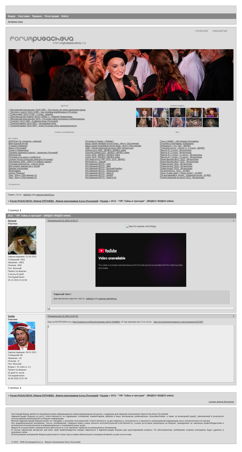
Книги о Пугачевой (17, 148)
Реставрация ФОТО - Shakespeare (102, 171)
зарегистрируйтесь (45, 195)
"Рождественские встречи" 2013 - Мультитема (182, 177)
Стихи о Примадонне (19, 150)
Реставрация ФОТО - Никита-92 (100, 177)
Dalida (11, 316)
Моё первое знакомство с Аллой (24, 166)
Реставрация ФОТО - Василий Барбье (103, 168)
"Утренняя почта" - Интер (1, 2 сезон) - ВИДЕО (182, 148)
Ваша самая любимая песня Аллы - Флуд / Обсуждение (112, 143)
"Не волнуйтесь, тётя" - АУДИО (175, 171)
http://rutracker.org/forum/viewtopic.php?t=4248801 (96, 322)
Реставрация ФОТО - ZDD (98, 164)
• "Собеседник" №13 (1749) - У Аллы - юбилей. (31, 114)
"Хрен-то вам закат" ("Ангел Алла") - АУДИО (181, 173)
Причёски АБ (15, 155)
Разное (104, 201)
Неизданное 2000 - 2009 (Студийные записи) (30, 161)
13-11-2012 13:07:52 (68, 316)
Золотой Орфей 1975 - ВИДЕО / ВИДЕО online (107, 152)
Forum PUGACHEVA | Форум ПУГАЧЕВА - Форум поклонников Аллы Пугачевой (54, 201)
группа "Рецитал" (17, 173)
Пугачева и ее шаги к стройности (24, 157)
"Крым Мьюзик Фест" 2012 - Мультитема (179, 159)
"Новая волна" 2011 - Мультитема (176, 164)
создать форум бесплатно (221, 402)
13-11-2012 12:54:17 (68, 220)
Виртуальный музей (18, 143)
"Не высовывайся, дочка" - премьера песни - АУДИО (185, 175)
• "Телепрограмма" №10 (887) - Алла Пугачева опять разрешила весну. (43, 125)
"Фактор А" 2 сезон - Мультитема (175, 152)
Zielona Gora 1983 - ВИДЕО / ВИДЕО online (105, 150)
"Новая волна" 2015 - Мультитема (176, 168)
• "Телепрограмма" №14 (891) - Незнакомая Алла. (33, 123)
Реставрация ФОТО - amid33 (99, 175)
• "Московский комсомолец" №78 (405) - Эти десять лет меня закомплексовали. (47, 110)
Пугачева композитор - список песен (26, 164)
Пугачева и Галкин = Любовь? (99, 141)
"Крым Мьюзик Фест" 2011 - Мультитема (179, 161)
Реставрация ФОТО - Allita (98, 166)
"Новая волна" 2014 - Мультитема (176, 166)
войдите (90, 298)
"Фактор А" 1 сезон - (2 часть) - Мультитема (181, 157)
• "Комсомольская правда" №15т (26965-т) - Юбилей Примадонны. (41, 116)
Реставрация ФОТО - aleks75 (99, 173)
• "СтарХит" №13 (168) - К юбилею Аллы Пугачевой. (33, 121)
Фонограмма (15, 171)
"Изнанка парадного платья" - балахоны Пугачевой (33, 152)
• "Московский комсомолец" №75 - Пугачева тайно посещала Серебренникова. (47, 119)
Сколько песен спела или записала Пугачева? (31, 159)
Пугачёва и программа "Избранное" (177, 143)
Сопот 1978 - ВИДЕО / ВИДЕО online (102, 155)
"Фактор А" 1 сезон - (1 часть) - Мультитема (181, 155)
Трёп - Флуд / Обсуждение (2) (23, 175)
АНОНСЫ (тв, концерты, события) (25, 141)
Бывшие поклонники (18, 168)
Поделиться (53, 220)
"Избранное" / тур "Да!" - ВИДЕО (175, 146)
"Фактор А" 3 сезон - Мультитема (175, 150)
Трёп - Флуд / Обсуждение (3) (23, 177)
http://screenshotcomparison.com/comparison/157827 (178, 322)
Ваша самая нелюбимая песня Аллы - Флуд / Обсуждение (113, 146)
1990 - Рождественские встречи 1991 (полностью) (109, 148)
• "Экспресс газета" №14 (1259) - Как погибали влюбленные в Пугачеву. (43, 112)
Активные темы (15, 21)
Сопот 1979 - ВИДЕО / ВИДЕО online (102, 157)
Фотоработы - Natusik (95, 161)
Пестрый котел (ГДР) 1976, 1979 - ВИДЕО (105, 159)
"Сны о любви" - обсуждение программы (179, 141)
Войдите (27, 195)
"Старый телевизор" (18, 146)
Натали (12, 220)
